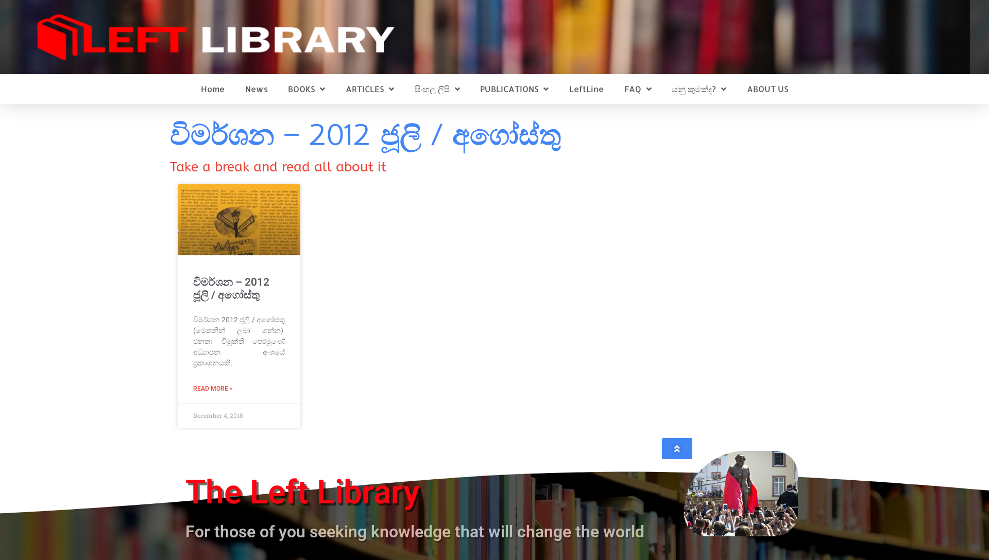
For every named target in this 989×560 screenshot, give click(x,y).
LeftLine (586, 88)
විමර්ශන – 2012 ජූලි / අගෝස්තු (231, 288)
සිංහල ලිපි (432, 88)
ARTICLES (365, 88)
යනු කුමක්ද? (694, 88)
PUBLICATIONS (509, 88)
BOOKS (301, 88)
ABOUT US (767, 88)
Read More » (213, 388)
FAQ (632, 88)
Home (213, 88)
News (256, 88)
